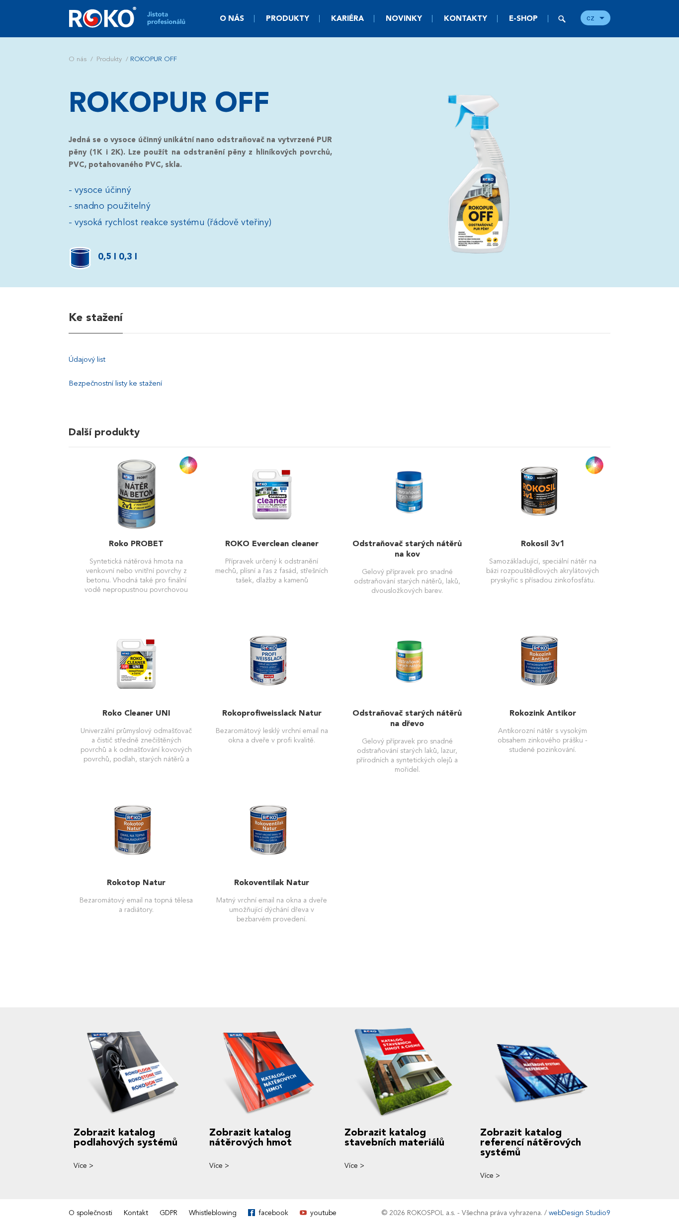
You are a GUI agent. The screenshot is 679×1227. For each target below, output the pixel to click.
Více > (83, 1165)
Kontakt (136, 1213)
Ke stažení (96, 317)
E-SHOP (523, 18)
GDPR (168, 1213)
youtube (323, 1213)
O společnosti (90, 1213)
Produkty (287, 18)
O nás (232, 18)
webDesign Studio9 (579, 1213)
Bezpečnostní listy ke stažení (115, 383)
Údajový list (87, 359)
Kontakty (465, 18)
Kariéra (347, 18)
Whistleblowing (213, 1213)
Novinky (404, 18)
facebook (273, 1213)
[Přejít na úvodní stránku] (133, 17)
